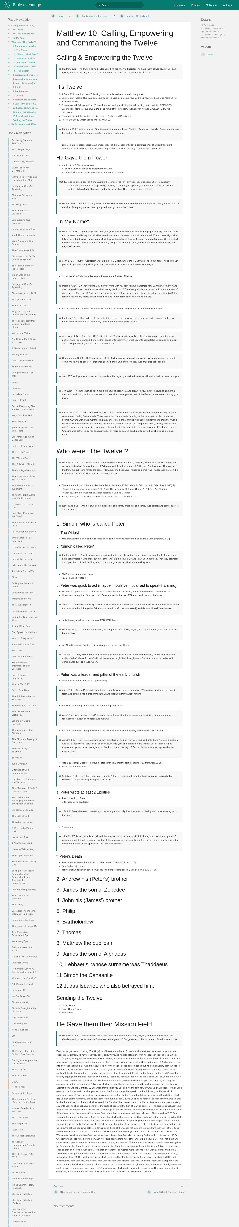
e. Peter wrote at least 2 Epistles (26, 66)
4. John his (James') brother (25, 83)
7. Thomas (18, 95)
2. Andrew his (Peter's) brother (25, 75)
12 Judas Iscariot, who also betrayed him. (25, 116)
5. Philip (17, 87)
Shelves (181, 5)
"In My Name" (20, 38)
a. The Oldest (20, 50)
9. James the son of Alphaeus (25, 104)
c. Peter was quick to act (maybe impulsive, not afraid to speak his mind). (26, 58)
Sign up (213, 5)
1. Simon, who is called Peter (25, 46)
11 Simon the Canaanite (24, 112)
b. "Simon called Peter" (26, 54)
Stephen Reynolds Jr (210, 31)
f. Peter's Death (21, 71)
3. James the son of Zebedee (25, 79)
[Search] (99, 5)
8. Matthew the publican (25, 99)
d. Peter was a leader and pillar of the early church (26, 62)
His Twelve (18, 29)
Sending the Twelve (22, 120)
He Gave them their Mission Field (24, 124)
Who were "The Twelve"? (23, 42)
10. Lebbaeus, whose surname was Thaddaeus (25, 108)
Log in (229, 5)
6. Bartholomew (20, 91)
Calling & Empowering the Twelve (24, 25)
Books (197, 5)
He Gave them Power (23, 33)
